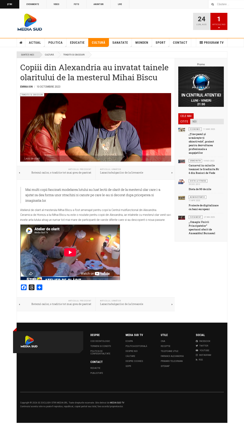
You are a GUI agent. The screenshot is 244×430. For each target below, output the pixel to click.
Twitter (203, 346)
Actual (35, 42)
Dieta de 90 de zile (200, 189)
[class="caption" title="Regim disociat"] (181, 181)
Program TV (214, 42)
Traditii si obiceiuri (74, 55)
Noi (194, 121)
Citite (184, 121)
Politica (55, 42)
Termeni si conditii (100, 346)
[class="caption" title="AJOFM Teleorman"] (181, 129)
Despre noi (132, 351)
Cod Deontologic (100, 341)
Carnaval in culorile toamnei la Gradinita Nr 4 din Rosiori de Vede (204, 169)
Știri (9, 4)
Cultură (98, 42)
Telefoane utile (169, 351)
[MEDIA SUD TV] (51, 22)
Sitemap (165, 366)
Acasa (21, 42)
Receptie (165, 346)
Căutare (130, 356)
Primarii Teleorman (172, 361)
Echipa (129, 341)
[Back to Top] (3, 426)
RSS (201, 359)
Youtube (204, 350)
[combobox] (226, 4)
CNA (163, 341)
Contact (180, 42)
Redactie (95, 368)
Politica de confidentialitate (100, 352)
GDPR (128, 366)
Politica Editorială (136, 346)
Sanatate (120, 42)
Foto (76, 4)
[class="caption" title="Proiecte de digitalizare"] (181, 197)
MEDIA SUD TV (117, 402)
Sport (161, 42)
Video (56, 4)
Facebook (204, 341)
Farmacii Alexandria (172, 356)
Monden (141, 42)
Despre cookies (134, 361)
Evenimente (32, 4)
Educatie (77, 42)
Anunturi (98, 4)
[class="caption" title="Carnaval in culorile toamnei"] (181, 161)
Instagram (205, 355)
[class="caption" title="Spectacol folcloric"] (181, 217)
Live (120, 4)
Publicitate (96, 373)
